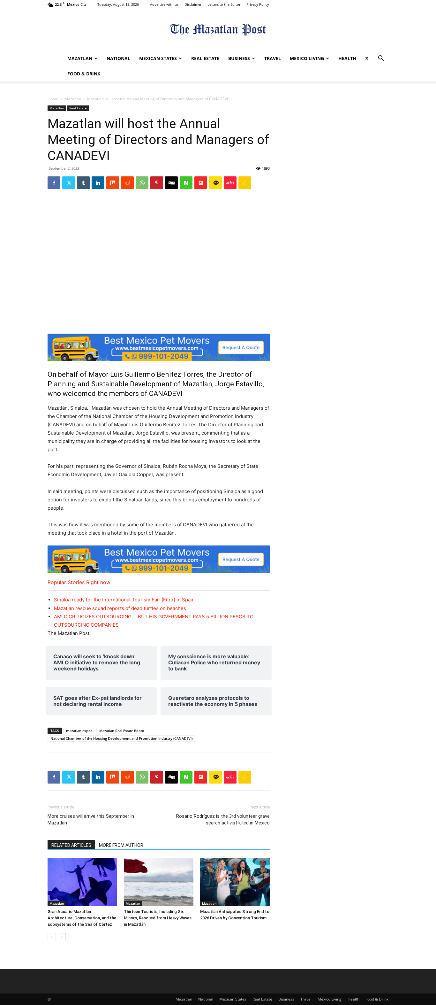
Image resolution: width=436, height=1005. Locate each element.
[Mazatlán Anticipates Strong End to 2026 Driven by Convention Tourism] (235, 882)
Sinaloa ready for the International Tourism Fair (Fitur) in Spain (124, 600)
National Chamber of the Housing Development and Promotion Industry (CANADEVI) (121, 738)
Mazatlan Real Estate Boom (121, 730)
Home (53, 99)
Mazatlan (79, 58)
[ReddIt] (127, 182)
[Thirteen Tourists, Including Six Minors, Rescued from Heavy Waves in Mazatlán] (158, 882)
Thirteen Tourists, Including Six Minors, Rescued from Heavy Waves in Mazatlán (158, 918)
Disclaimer (192, 4)
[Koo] (244, 182)
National (118, 58)
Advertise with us (164, 4)
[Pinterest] (156, 182)
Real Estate (205, 58)
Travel (272, 58)
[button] (380, 59)
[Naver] (186, 182)
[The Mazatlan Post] (218, 30)
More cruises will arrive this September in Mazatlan (91, 819)
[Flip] (200, 182)
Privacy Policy (257, 4)
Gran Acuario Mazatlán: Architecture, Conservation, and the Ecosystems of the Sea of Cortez (82, 918)
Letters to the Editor (223, 4)
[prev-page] (52, 937)
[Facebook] (54, 182)
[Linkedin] (98, 182)
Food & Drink (83, 74)
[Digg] (171, 182)
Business (239, 58)
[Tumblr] (83, 182)
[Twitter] (367, 58)
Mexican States (158, 58)
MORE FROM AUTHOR (121, 845)
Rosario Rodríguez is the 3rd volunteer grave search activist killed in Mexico (223, 819)
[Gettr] (230, 182)
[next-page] (62, 937)
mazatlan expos (79, 730)
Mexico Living (307, 58)
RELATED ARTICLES (71, 845)
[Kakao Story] (215, 182)
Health (347, 58)
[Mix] (112, 182)
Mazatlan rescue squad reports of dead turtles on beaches (120, 608)
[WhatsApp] (142, 182)
